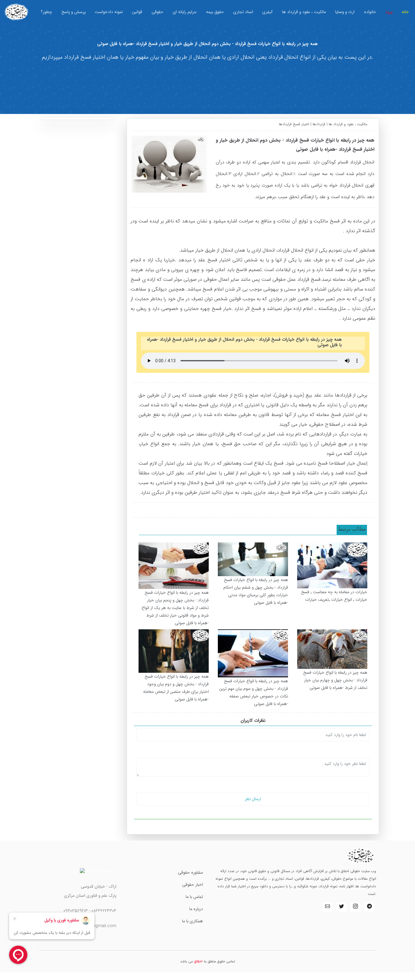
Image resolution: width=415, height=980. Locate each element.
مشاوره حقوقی (190, 872)
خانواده (370, 12)
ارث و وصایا (345, 12)
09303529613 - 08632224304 (89, 910)
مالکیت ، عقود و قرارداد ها (304, 12)
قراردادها (319, 124)
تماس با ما (194, 896)
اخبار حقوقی (192, 884)
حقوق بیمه (215, 12)
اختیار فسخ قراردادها (294, 124)
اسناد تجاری (243, 12)
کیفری (267, 12)
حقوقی (157, 12)
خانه (405, 12)
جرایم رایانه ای (185, 12)
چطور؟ (46, 12)
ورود (389, 12)
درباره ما (196, 909)
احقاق (198, 961)
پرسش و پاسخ (73, 12)
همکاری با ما (192, 921)
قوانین (137, 12)
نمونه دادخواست (109, 12)
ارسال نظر (253, 799)
